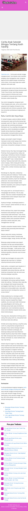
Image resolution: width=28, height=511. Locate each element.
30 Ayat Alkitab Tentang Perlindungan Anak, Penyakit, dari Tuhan (14, 479)
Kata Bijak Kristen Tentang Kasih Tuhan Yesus (14, 412)
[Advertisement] (14, 25)
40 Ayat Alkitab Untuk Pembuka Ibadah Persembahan (14, 459)
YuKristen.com (16, 505)
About (3, 507)
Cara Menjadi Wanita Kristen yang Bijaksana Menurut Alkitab (13, 449)
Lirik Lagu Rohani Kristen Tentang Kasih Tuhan (14, 416)
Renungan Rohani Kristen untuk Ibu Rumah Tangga (15, 499)
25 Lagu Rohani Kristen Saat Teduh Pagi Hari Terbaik (14, 429)
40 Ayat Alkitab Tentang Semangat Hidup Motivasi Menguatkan (15, 464)
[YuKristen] (10, 2)
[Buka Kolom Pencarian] (25, 2)
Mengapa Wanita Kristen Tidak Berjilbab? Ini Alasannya (15, 454)
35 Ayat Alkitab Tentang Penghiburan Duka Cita (15, 434)
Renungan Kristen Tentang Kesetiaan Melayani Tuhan (13, 484)
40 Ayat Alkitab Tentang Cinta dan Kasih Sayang (15, 474)
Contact (7, 507)
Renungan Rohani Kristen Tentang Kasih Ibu (14, 408)
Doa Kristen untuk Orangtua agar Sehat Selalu (14, 489)
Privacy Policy (19, 507)
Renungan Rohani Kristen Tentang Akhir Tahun (14, 494)
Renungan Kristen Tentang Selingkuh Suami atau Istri (15, 469)
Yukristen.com (5, 74)
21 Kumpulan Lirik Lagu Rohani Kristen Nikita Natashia (15, 444)
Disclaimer (12, 507)
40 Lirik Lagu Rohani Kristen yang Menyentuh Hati (12, 439)
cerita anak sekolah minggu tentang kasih (13, 388)
